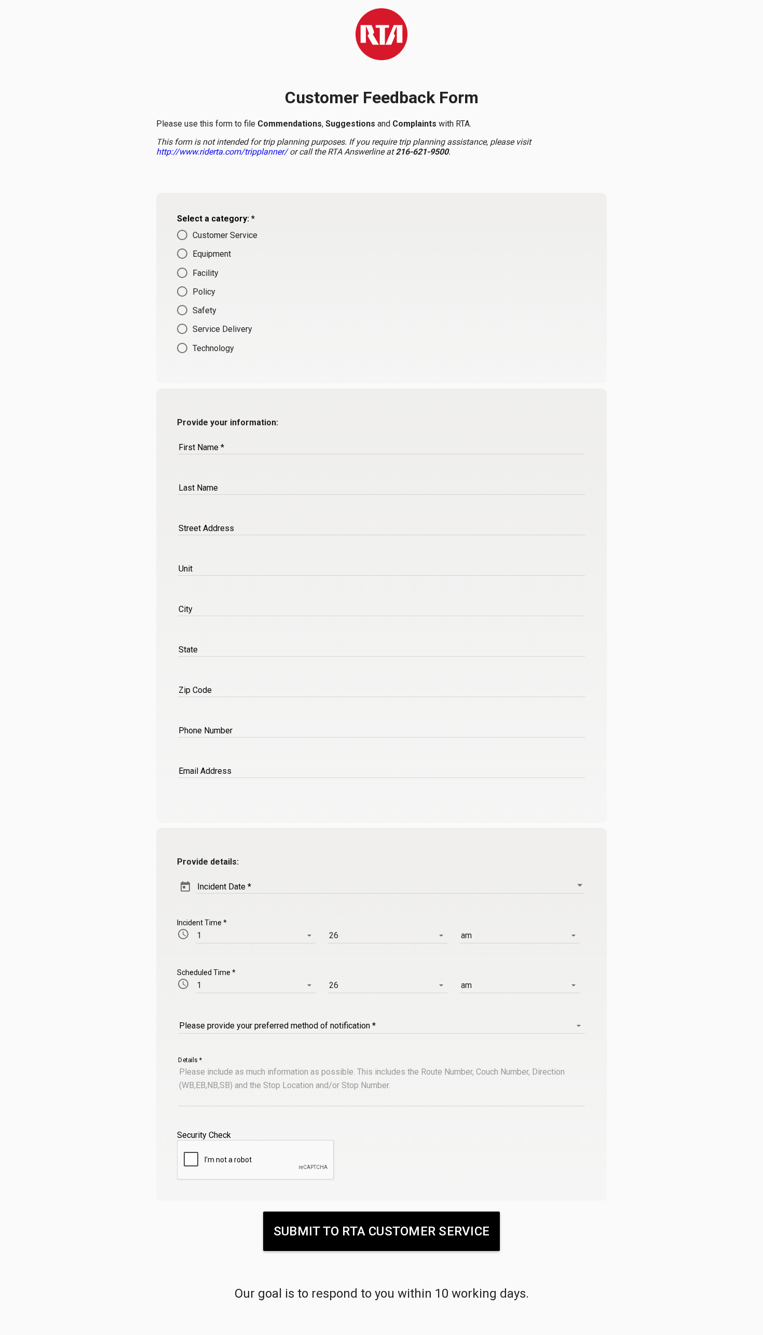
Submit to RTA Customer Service (381, 1231)
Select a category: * (216, 219)
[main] (381, 34)
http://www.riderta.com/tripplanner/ (222, 152)
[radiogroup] (381, 291)
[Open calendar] (579, 885)
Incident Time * (202, 923)
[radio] (381, 235)
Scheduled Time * (206, 972)
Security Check (204, 1135)
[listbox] (255, 935)
